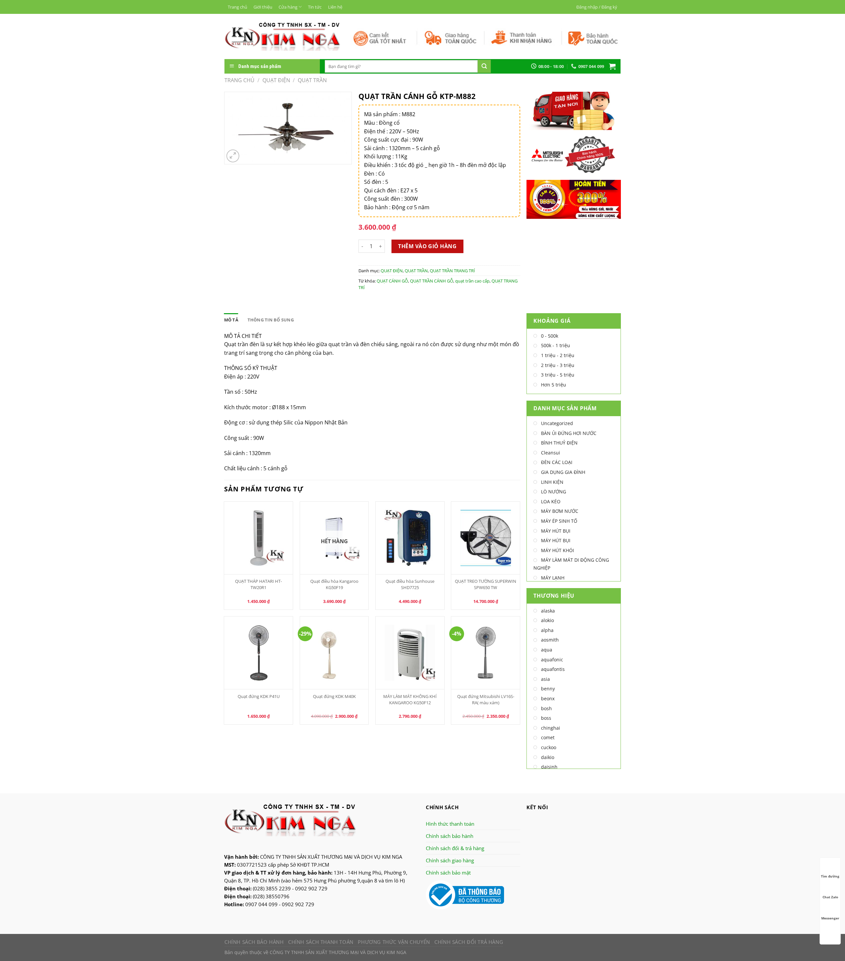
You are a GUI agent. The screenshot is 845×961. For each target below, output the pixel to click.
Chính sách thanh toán (321, 942)
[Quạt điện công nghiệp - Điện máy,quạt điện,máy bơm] (282, 36)
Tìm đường (830, 876)
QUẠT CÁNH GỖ (392, 281)
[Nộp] (484, 66)
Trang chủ (237, 7)
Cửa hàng (288, 7)
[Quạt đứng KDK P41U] (258, 653)
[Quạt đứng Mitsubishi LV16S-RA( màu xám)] (486, 653)
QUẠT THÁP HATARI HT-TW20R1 (258, 584)
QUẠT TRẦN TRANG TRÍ (452, 271)
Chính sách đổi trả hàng (468, 942)
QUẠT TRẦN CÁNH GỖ (431, 281)
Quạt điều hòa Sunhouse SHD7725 (410, 584)
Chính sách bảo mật (448, 872)
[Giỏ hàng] (612, 66)
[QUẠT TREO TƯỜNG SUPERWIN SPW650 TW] (486, 538)
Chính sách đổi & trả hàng (455, 848)
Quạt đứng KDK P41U (259, 696)
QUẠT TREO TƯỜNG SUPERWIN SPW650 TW (485, 584)
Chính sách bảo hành (449, 836)
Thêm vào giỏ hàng (427, 246)
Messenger (830, 918)
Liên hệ (335, 7)
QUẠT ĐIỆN (276, 80)
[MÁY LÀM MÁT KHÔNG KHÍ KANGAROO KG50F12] (410, 653)
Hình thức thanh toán (450, 823)
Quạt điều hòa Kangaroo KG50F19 (334, 584)
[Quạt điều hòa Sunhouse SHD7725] (410, 538)
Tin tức (314, 7)
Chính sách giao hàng (450, 860)
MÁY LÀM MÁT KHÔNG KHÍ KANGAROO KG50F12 (410, 699)
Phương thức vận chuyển (394, 942)
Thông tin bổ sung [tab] (271, 320)
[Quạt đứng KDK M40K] (334, 653)
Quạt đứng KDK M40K (334, 696)
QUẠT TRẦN (312, 80)
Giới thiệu (263, 7)
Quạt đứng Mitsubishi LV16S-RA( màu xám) (485, 699)
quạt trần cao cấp (472, 281)
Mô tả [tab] (231, 320)
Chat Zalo (830, 897)
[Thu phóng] (232, 155)
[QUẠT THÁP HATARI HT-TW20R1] (258, 538)
